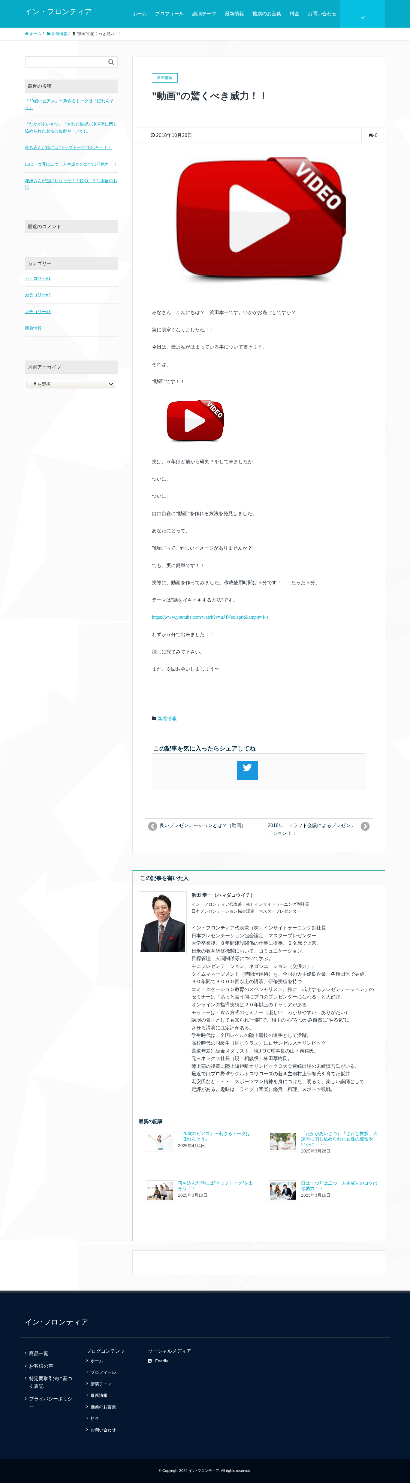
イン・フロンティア (58, 12)
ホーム (139, 13)
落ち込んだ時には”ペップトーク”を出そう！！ (68, 147)
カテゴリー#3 (38, 311)
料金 (294, 13)
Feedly (161, 1360)
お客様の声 (41, 1366)
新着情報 (167, 718)
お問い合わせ (322, 13)
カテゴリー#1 (38, 278)
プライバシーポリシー (50, 1402)
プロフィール (169, 13)
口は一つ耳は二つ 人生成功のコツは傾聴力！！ (71, 164)
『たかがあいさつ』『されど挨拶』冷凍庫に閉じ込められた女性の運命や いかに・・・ (339, 1139)
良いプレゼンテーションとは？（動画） (203, 825)
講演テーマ (204, 13)
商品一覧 (38, 1353)
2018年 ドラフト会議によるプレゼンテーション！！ (311, 829)
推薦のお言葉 (266, 13)
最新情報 (234, 13)
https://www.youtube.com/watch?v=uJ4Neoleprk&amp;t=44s (210, 617)
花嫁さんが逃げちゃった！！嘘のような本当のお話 (71, 184)
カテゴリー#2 (38, 294)
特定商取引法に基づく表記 (50, 1382)
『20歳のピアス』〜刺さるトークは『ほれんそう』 (69, 104)
